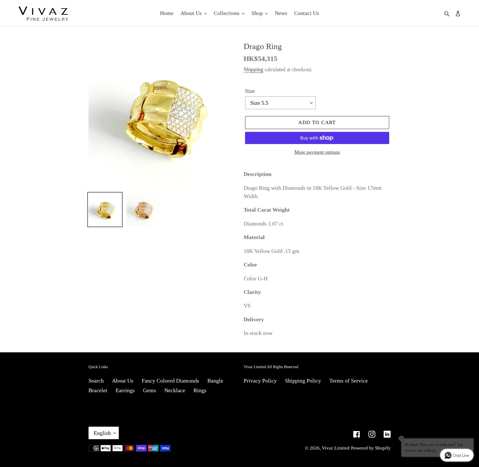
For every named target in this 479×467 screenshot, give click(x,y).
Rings (200, 390)
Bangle (215, 381)
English (102, 433)
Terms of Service (348, 381)
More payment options (317, 152)
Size (250, 91)
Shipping (253, 69)
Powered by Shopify (371, 448)
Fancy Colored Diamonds (170, 381)
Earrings (125, 390)
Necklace (174, 390)
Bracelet (97, 390)
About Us (122, 381)
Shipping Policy (303, 381)
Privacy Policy (260, 381)
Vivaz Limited (336, 448)
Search (96, 381)
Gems (149, 390)
